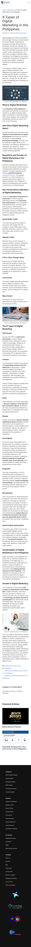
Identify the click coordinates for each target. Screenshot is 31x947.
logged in (14, 691)
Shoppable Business (8, 175)
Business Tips (16, 666)
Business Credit (9, 805)
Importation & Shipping (11, 828)
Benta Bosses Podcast (11, 727)
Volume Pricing (9, 808)
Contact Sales (9, 871)
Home (4, 10)
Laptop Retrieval (10, 825)
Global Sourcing (10, 818)
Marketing (11, 10)
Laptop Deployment (10, 821)
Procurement (9, 815)
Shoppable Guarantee (11, 878)
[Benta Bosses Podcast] (15, 723)
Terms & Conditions (10, 885)
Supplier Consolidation (11, 801)
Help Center (9, 868)
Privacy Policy (9, 881)
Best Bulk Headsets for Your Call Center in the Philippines (14, 748)
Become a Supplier (10, 875)
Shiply (7, 845)
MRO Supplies (9, 785)
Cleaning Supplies (10, 792)
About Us (8, 858)
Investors (8, 861)
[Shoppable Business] (5, 2)
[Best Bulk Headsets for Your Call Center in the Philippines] (15, 743)
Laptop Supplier (10, 778)
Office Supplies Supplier (12, 775)
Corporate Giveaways (11, 788)
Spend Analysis (9, 811)
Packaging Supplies (10, 781)
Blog (7, 864)
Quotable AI (8, 841)
